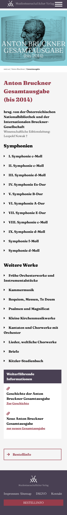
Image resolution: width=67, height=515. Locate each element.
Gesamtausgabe (33, 69)
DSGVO (41, 493)
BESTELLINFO (33, 502)
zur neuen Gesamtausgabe (26, 428)
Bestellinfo (22, 454)
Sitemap (25, 493)
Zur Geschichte (18, 403)
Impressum (10, 493)
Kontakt (56, 493)
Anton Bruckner (18, 69)
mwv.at (7, 69)
